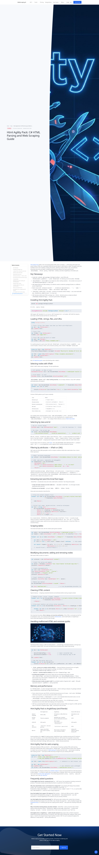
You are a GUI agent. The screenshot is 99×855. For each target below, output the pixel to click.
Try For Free (77, 2)
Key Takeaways (15, 267)
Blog (11, 125)
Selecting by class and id (17, 274)
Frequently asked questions (18, 293)
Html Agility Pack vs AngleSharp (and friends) (19, 290)
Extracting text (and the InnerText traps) (20, 277)
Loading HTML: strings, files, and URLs (19, 271)
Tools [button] (35, 2)
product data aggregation (44, 773)
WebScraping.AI (22, 2)
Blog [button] (62, 2)
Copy (79, 303)
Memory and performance (17, 287)
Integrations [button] (48, 2)
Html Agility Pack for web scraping (19, 291)
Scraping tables (15, 279)
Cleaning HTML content (17, 283)
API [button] (31, 2)
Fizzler (50, 442)
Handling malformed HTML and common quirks (18, 285)
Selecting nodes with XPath (17, 272)
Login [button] (67, 2)
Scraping (9, 128)
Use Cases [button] (55, 2)
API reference (44, 775)
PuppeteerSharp (34, 802)
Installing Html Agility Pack (17, 269)
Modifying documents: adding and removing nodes (19, 281)
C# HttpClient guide (37, 360)
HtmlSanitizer (58, 616)
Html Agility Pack (34, 264)
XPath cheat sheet (70, 418)
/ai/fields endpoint (54, 770)
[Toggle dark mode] (71, 2)
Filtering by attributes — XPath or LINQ (20, 275)
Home (8, 125)
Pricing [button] (42, 2)
